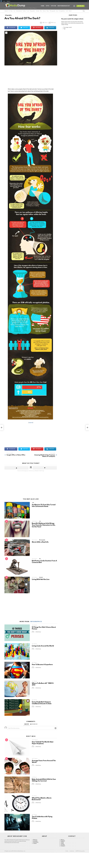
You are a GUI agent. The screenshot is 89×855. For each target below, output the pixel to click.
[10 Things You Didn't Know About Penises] (17, 632)
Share (6, 33)
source (31, 422)
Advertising (35, 842)
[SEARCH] (84, 11)
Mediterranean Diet (64, 6)
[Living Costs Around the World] (17, 651)
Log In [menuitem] (4, 1)
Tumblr (62, 843)
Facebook (63, 840)
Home (42, 6)
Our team (35, 840)
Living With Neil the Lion (40, 579)
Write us (62, 839)
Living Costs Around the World (43, 646)
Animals (41, 577)
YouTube (63, 844)
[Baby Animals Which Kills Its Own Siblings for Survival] (17, 785)
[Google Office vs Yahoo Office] (1, 427)
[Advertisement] (30, 77)
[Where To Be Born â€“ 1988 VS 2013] (17, 689)
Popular (6, 521)
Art (33, 502)
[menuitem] (1, 1)
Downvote (45, 468)
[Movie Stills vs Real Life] (17, 547)
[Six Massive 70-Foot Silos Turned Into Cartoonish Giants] (17, 510)
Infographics (36, 621)
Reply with (55, 728)
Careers (35, 843)
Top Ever (53, 6)
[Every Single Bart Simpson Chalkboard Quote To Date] (17, 707)
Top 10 (47, 6)
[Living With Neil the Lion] (17, 585)
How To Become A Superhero (42, 664)
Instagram (63, 845)
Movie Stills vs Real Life (40, 542)
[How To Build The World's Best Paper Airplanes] (17, 747)
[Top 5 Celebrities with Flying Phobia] (17, 822)
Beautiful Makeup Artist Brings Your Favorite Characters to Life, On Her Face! (43, 525)
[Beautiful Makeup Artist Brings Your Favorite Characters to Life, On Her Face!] (17, 529)
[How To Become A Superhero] (17, 670)
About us (35, 839)
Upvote (16, 468)
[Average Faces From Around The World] (17, 766)
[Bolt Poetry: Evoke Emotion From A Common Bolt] (17, 566)
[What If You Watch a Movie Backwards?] (17, 803)
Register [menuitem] (8, 1)
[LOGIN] (74, 6)
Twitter (62, 842)
